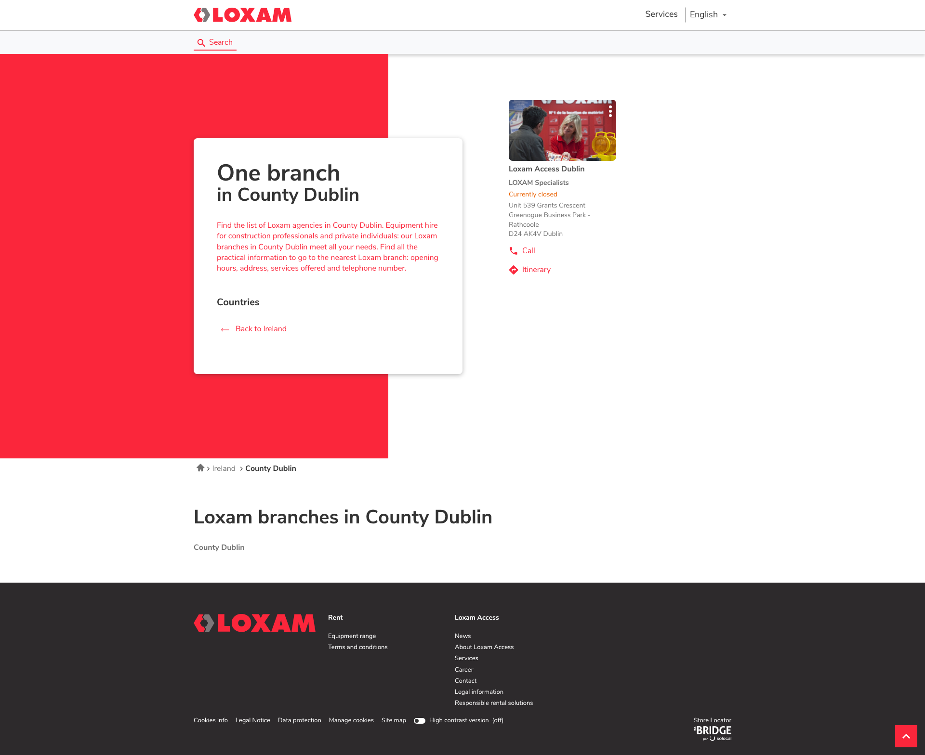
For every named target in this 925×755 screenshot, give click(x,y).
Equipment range (352, 636)
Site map (394, 720)
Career (464, 670)
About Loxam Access (484, 647)
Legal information (479, 692)
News (463, 636)
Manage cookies (351, 720)
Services (661, 14)
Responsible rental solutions (494, 703)
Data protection (299, 720)
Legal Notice (253, 720)
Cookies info (211, 720)
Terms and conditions (358, 647)
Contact (465, 681)
